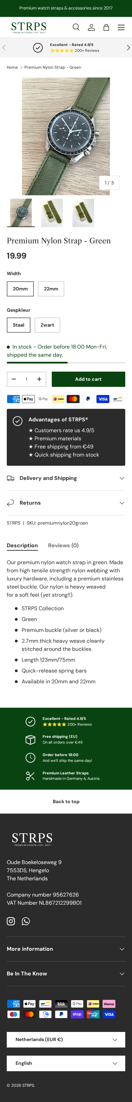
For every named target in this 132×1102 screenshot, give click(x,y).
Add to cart (88, 379)
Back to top (66, 801)
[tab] (22, 545)
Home (12, 67)
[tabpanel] (66, 622)
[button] (106, 27)
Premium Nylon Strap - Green (52, 67)
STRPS (13, 523)
